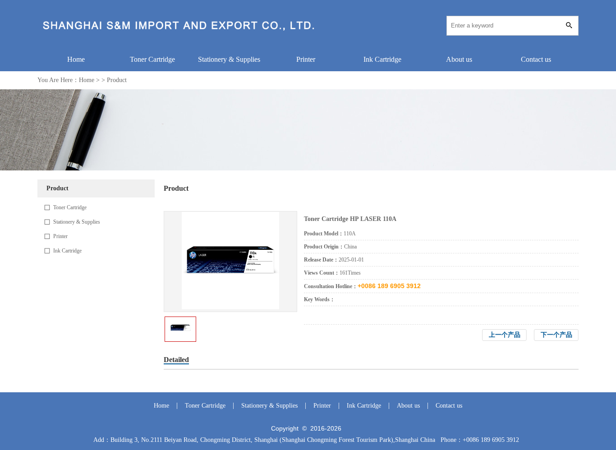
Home (76, 59)
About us (459, 59)
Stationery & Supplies (229, 59)
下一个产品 (556, 334)
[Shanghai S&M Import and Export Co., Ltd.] (181, 34)
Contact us (536, 59)
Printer (305, 59)
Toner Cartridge (152, 59)
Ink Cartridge (382, 59)
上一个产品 (504, 334)
